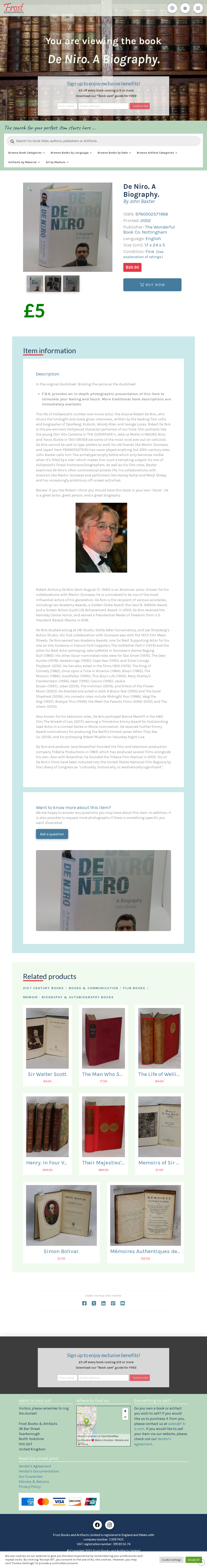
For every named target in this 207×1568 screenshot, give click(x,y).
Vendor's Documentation (39, 1471)
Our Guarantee (30, 1476)
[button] (172, 8)
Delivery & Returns (34, 1481)
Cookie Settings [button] (171, 1559)
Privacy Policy (30, 1486)
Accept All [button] (194, 1559)
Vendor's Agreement (35, 1466)
